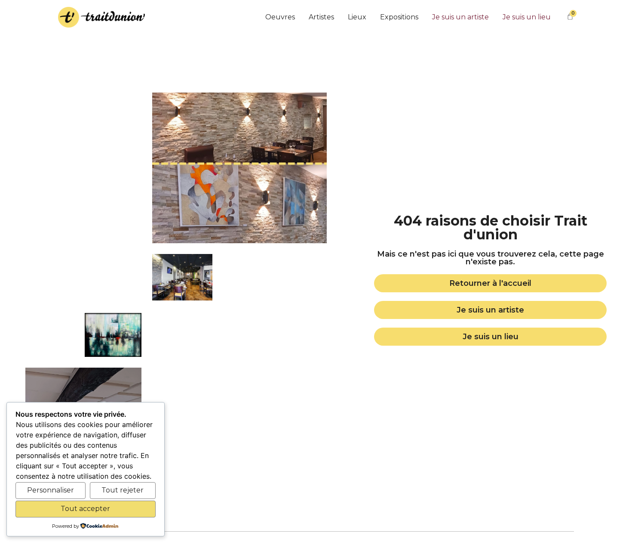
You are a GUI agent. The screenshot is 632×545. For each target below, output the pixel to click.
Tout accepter (85, 509)
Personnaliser (50, 490)
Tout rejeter (122, 490)
